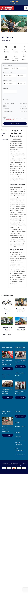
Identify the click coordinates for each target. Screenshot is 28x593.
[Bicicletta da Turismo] (7, 299)
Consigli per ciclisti (19, 437)
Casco (16, 106)
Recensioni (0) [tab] (4, 134)
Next (26, 23)
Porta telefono (16, 111)
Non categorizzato (19, 449)
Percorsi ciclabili (20, 454)
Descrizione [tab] (4, 130)
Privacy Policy (18, 465)
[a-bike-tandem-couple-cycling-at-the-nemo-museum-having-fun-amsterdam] (14, 23)
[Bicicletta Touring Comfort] (7, 318)
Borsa (16, 108)
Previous (2, 23)
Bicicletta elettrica (21, 309)
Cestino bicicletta (16, 103)
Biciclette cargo (21, 327)
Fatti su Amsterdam (19, 443)
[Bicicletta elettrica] (21, 299)
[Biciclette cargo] (21, 318)
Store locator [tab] (4, 139)
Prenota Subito (15, 123)
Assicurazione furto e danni (16, 117)
